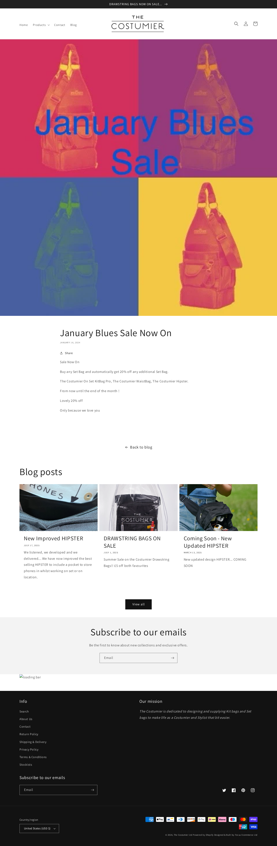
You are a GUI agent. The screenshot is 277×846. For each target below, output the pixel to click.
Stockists (25, 764)
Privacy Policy (28, 749)
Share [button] (69, 353)
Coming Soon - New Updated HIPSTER (208, 542)
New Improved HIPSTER (53, 538)
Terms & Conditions (33, 757)
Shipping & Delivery (32, 742)
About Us (25, 719)
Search (24, 711)
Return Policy (28, 734)
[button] (41, 24)
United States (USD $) (37, 828)
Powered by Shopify (203, 834)
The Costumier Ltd (183, 834)
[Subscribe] (172, 658)
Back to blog (141, 447)
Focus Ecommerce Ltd (246, 834)
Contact (25, 726)
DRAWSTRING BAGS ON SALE (132, 542)
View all (138, 604)
